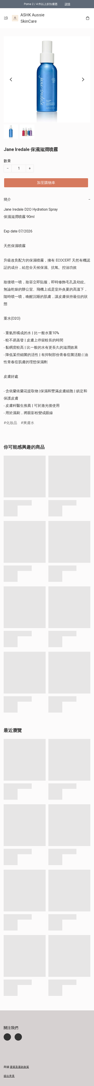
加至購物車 (46, 182)
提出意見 (9, 1076)
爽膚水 (28, 423)
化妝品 (11, 423)
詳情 (67, 4)
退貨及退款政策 (19, 1067)
